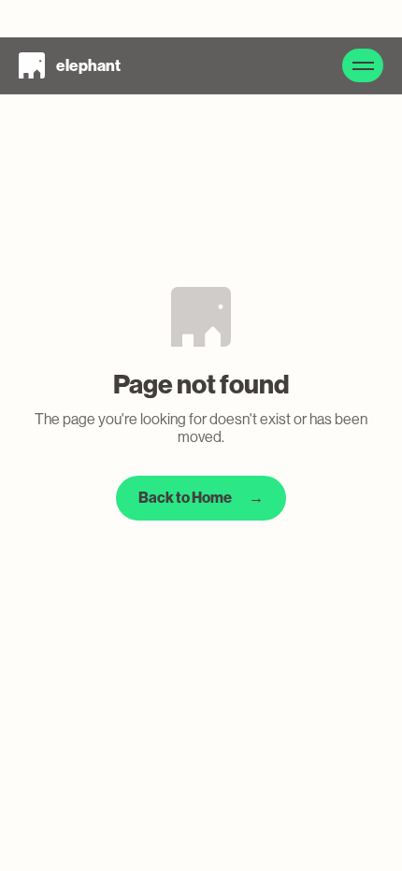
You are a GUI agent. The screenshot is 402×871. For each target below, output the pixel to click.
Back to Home (201, 498)
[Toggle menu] (362, 65)
